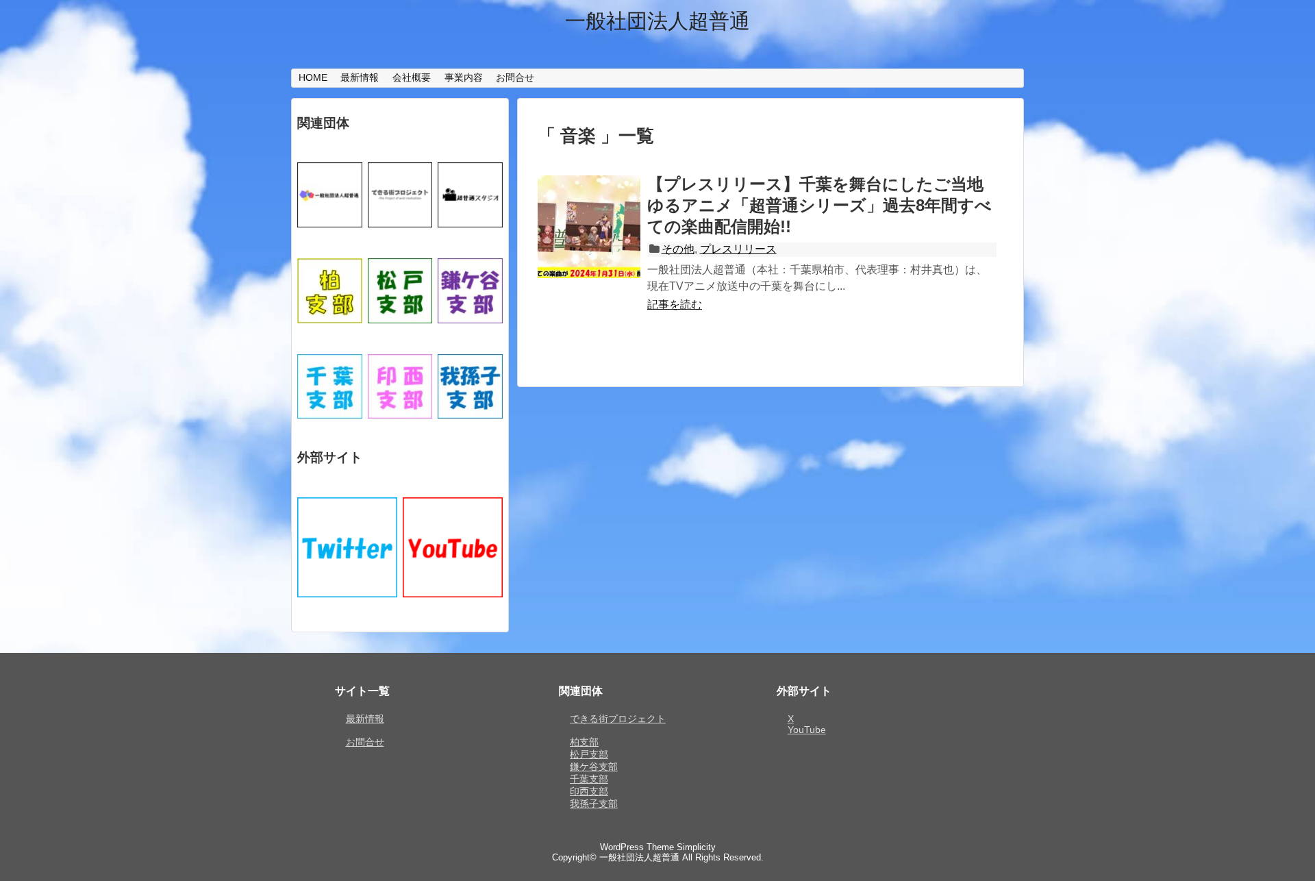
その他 (678, 249)
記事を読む (674, 304)
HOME (313, 77)
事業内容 (463, 77)
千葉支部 (589, 778)
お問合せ (515, 77)
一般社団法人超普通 (657, 21)
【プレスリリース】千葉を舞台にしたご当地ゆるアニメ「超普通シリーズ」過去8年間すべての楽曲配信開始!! (819, 205)
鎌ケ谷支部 (594, 766)
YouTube (807, 729)
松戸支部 (589, 754)
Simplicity (696, 847)
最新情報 (359, 77)
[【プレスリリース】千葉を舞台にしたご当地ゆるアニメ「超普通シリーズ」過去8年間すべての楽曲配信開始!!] (589, 241)
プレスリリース (738, 249)
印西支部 (589, 791)
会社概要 (411, 77)
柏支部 (584, 741)
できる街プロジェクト (618, 718)
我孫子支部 (594, 803)
